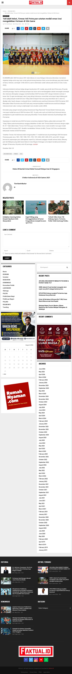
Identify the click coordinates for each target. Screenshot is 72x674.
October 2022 (43, 459)
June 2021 (42, 500)
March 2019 (42, 544)
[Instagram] (36, 660)
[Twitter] (31, 660)
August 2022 (42, 465)
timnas (16, 153)
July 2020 (42, 531)
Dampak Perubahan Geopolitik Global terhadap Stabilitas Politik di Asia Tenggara (22, 630)
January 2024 (43, 424)
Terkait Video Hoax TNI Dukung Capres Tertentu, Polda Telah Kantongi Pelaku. (58, 219)
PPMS (40, 672)
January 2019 (43, 550)
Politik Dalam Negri (9, 296)
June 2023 (42, 443)
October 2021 (43, 489)
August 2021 (42, 495)
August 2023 (42, 437)
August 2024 (42, 404)
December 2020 (43, 517)
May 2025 (42, 391)
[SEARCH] (67, 267)
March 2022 (42, 476)
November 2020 (44, 520)
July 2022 (42, 467)
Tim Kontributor (8, 24)
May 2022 (42, 470)
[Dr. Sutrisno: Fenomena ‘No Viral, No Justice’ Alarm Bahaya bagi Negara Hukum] (6, 570)
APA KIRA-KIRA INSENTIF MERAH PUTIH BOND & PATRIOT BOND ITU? (59, 568)
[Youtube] (41, 660)
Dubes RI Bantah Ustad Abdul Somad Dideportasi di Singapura (36, 169)
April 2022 (42, 473)
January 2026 (43, 382)
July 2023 (42, 440)
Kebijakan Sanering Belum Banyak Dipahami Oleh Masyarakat (12, 219)
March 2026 (42, 377)
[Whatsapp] (46, 660)
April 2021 (42, 506)
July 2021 (42, 498)
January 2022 (43, 481)
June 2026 (42, 369)
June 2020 (42, 533)
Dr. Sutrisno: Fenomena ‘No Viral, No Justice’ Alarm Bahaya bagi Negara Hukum (22, 569)
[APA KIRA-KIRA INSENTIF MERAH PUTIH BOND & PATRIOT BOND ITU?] (43, 570)
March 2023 (42, 451)
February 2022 (43, 478)
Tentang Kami (24, 672)
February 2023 (43, 454)
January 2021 (43, 514)
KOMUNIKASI (7, 282)
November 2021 (44, 487)
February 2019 (43, 547)
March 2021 (42, 509)
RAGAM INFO (6, 16)
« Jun (4, 374)
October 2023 (43, 432)
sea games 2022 (8, 153)
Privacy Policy (33, 672)
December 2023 (43, 426)
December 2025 (43, 385)
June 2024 (42, 410)
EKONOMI (6, 274)
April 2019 (42, 542)
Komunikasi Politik (8, 285)
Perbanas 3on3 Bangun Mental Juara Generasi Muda (21, 579)
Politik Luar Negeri (8, 299)
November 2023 (44, 429)
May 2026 (42, 371)
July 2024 (42, 407)
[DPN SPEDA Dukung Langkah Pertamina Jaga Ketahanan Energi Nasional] (43, 591)
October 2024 (43, 402)
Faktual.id (51, 668)
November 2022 (44, 456)
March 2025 (42, 393)
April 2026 (42, 374)
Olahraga (6, 291)
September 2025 (44, 388)
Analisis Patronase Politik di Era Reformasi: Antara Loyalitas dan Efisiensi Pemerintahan (22, 608)
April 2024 (42, 415)
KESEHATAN (6, 280)
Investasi (5, 277)
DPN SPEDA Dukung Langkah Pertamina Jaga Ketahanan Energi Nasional (59, 590)
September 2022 (44, 462)
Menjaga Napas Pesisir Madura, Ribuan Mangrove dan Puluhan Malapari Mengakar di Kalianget (53, 307)
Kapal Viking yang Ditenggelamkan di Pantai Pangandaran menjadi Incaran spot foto (36, 220)
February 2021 (43, 511)
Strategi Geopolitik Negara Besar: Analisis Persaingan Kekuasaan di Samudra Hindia (22, 619)
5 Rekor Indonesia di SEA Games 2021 (36, 177)
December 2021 (43, 484)
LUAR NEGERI (7, 288)
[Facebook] (26, 660)
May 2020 (42, 536)
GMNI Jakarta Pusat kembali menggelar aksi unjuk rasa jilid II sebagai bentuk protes (59, 579)
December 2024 (43, 396)
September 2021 (44, 492)
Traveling (6, 307)
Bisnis (5, 271)
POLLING (5, 302)
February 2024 (43, 421)
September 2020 (44, 525)
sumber (35, 144)
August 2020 (42, 528)
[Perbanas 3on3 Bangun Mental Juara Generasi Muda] (6, 581)
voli (21, 153)
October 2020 (43, 522)
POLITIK (5, 293)
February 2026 (43, 380)
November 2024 (44, 399)
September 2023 (44, 435)
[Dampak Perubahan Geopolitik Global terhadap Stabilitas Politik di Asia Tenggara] (6, 631)
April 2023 (42, 448)
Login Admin (46, 672)
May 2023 (42, 446)
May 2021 (42, 503)
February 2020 (43, 539)
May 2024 (42, 413)
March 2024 (42, 418)
